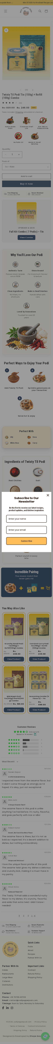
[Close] (48, 495)
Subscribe (26, 541)
